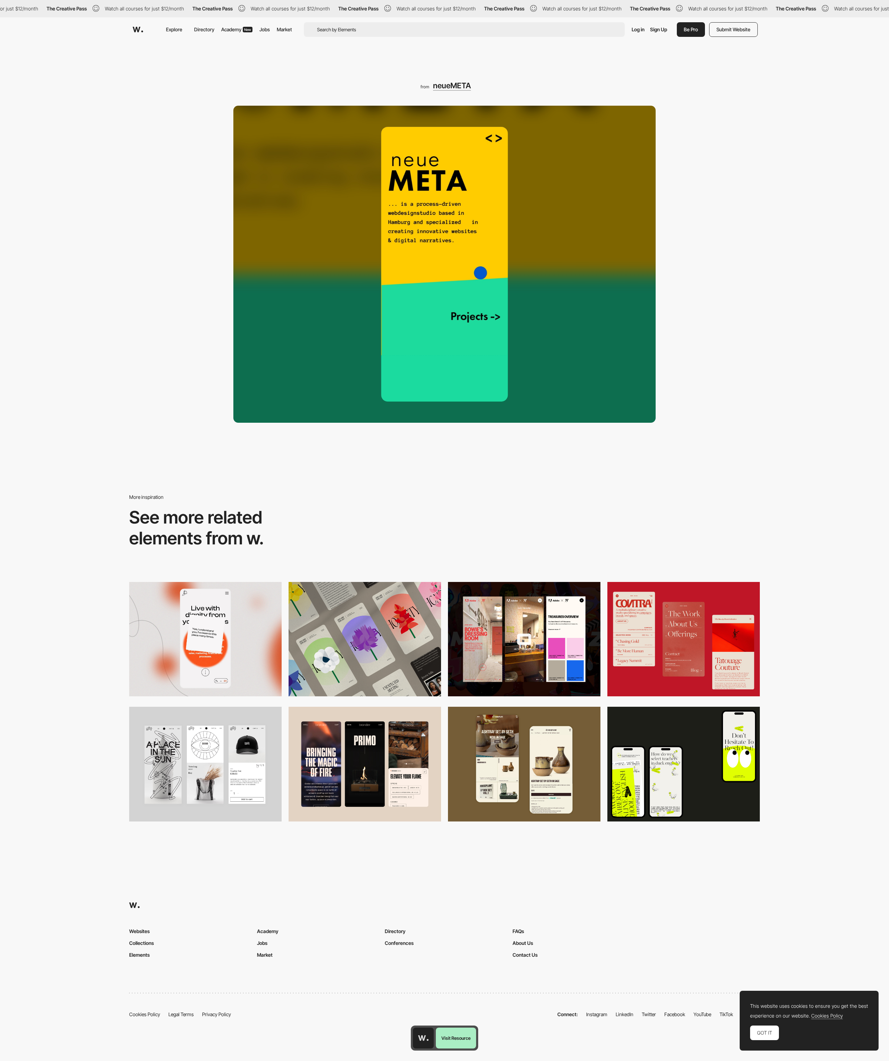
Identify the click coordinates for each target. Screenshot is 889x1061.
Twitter (649, 1014)
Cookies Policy (144, 1014)
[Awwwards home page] (423, 1038)
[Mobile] (205, 639)
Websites (139, 931)
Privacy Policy (216, 1014)
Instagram (596, 1014)
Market (284, 29)
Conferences (399, 943)
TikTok (726, 1014)
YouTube (702, 1014)
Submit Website (733, 29)
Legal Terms (181, 1014)
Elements (139, 955)
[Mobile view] (524, 639)
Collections (141, 943)
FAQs (518, 931)
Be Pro (691, 29)
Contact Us (525, 955)
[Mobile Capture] (205, 764)
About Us (523, 943)
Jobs (264, 29)
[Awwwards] (138, 29)
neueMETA (452, 85)
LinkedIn (624, 1014)
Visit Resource (456, 1038)
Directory (204, 29)
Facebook (674, 1014)
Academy (236, 29)
